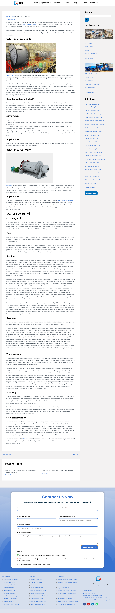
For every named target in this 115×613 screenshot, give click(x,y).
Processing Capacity (23, 524)
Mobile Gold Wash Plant (92, 74)
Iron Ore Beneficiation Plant (93, 131)
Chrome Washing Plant (92, 138)
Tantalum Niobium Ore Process (94, 124)
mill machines (29, 24)
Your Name (20, 508)
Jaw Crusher (88, 39)
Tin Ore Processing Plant (92, 128)
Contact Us (94, 3)
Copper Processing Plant (92, 110)
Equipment (45, 3)
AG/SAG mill (10, 75)
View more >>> (90, 187)
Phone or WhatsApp (23, 516)
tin (66, 200)
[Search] (87, 20)
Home (36, 3)
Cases (68, 3)
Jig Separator (89, 80)
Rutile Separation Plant (92, 162)
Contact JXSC (88, 590)
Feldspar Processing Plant (93, 173)
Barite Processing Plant (92, 149)
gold (59, 200)
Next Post (76, 454)
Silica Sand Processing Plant (94, 117)
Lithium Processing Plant (92, 135)
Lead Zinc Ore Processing (93, 113)
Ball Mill (87, 50)
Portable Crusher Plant (91, 53)
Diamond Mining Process (92, 107)
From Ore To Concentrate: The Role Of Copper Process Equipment (20, 471)
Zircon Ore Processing (92, 176)
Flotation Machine (90, 87)
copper (63, 200)
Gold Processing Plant (92, 104)
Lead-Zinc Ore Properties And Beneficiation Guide (58, 471)
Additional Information (24, 532)
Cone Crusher (88, 43)
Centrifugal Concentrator (92, 84)
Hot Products (6, 576)
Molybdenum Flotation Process (94, 180)
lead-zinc (70, 200)
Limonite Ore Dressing (92, 166)
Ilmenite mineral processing (93, 169)
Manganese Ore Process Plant (94, 120)
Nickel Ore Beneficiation (92, 142)
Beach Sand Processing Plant (94, 152)
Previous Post (6, 454)
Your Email (62, 508)
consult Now (91, 193)
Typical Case (60, 576)
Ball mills (9, 185)
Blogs (75, 3)
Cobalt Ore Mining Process (93, 155)
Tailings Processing (91, 183)
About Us (84, 3)
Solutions (57, 3)
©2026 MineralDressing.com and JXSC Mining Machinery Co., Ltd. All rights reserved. (57, 611)
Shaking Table (89, 77)
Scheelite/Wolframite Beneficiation (95, 159)
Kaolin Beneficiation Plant (93, 145)
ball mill (25, 439)
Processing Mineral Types (67, 516)
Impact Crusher (89, 46)
